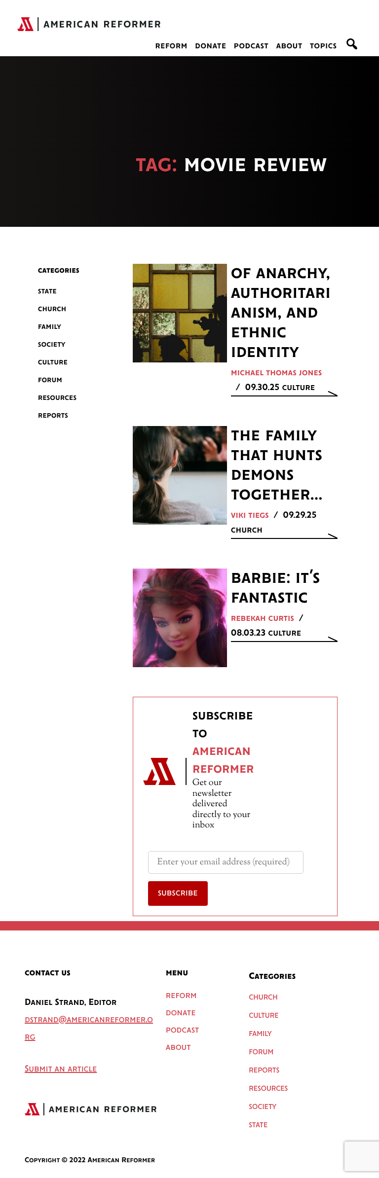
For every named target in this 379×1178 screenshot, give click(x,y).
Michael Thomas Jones (276, 373)
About (289, 46)
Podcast (251, 46)
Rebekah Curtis (262, 619)
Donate (210, 46)
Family (49, 326)
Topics (323, 46)
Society (52, 344)
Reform (171, 46)
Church (52, 309)
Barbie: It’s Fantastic (275, 588)
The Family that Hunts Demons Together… (277, 465)
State (47, 291)
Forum (50, 380)
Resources (57, 397)
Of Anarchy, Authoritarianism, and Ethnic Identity (281, 313)
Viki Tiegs (250, 516)
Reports (53, 415)
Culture (53, 362)
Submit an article (61, 1069)
